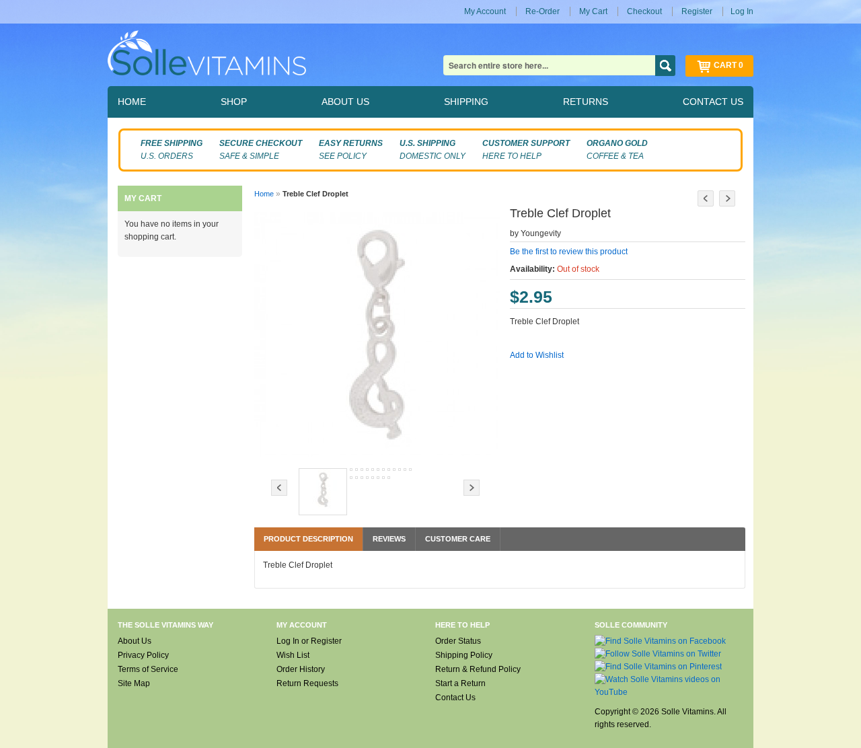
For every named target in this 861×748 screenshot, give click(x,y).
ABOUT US (345, 101)
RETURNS (585, 101)
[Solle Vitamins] (207, 54)
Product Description (308, 539)
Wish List (292, 655)
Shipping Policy (463, 655)
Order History (300, 669)
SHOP (234, 101)
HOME (132, 101)
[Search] (665, 65)
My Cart (593, 11)
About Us (134, 641)
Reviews (389, 539)
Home (264, 194)
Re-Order (542, 11)
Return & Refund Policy (478, 669)
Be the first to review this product (569, 251)
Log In (742, 11)
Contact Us (455, 697)
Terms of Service (148, 669)
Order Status (458, 641)
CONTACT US (713, 101)
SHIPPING (466, 101)
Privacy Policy (143, 655)
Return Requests (307, 683)
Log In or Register (309, 641)
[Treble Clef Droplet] (323, 492)
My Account (485, 11)
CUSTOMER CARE (457, 539)
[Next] (727, 198)
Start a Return (460, 683)
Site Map (134, 683)
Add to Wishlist (537, 355)
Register (696, 11)
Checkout (644, 11)
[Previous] (706, 198)
